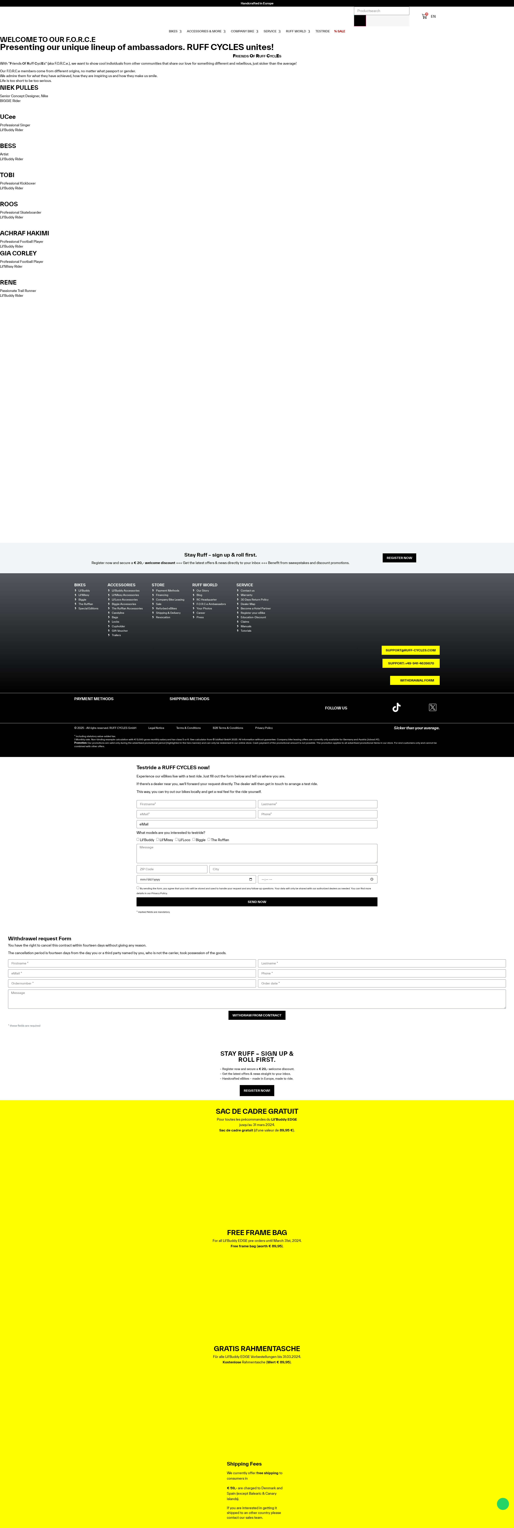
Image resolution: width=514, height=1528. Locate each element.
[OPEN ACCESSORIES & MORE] (224, 31)
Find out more (17, 107)
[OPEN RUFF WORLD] (309, 31)
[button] (257, 56)
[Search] (360, 20)
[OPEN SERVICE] (279, 31)
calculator (200, 739)
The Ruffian (220, 840)
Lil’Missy (166, 840)
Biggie (201, 840)
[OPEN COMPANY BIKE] (257, 31)
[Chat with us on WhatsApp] (503, 1504)
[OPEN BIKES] (180, 31)
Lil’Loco (184, 840)
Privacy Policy (159, 893)
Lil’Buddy (147, 840)
